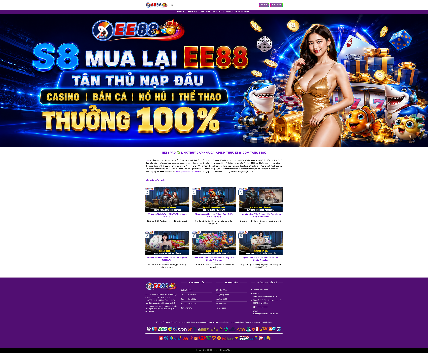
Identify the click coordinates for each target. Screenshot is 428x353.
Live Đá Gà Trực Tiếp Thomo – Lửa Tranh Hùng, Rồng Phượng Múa (261, 215)
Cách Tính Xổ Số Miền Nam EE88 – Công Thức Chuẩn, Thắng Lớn (214, 259)
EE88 (147, 160)
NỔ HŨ (221, 12)
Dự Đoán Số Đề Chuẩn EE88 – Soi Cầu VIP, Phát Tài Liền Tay (167, 259)
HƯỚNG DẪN (192, 12)
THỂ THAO (230, 12)
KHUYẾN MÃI (246, 12)
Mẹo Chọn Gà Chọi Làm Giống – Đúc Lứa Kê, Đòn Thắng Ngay (214, 215)
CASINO (209, 12)
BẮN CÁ (201, 12)
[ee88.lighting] (156, 5)
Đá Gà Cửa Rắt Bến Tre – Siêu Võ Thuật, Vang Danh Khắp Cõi (167, 215)
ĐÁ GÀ (215, 12)
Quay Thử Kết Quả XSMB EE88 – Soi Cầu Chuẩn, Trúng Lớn (260, 259)
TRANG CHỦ (181, 12)
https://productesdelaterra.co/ (188, 172)
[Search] (172, 5)
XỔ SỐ (237, 12)
